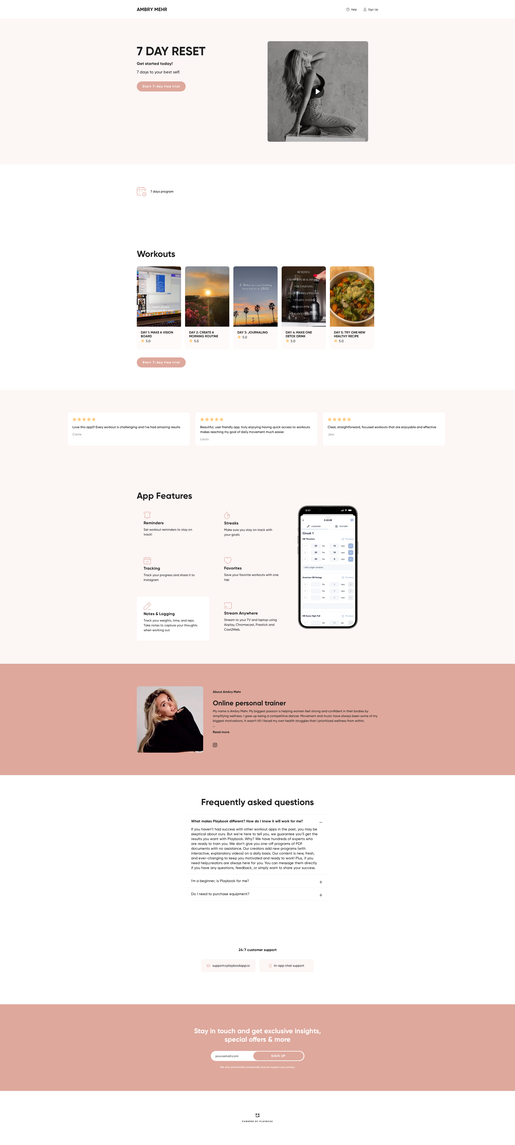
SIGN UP (278, 1056)
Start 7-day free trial (161, 86)
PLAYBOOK (266, 1121)
